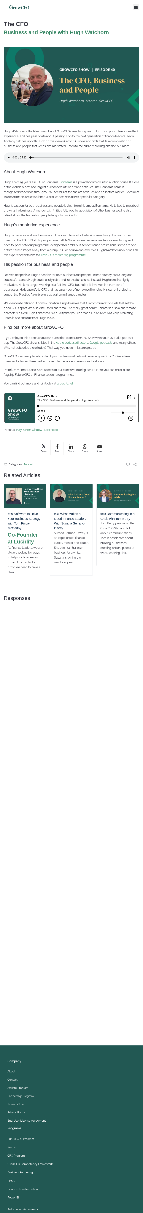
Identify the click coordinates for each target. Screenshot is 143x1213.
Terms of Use (15, 1104)
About (11, 1071)
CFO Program (16, 1155)
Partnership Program (20, 1096)
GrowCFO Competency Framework (30, 1164)
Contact (12, 1079)
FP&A (11, 1180)
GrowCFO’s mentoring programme (62, 255)
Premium (13, 1147)
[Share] (135, 465)
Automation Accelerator (22, 1209)
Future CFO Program (20, 1139)
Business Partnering (20, 1172)
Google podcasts (101, 342)
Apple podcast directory (72, 342)
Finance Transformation (22, 1189)
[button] (136, 7)
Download (51, 430)
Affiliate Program (17, 1088)
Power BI (13, 1197)
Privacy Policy (16, 1112)
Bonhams (66, 182)
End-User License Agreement (26, 1120)
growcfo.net (65, 383)
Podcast (28, 464)
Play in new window (29, 430)
